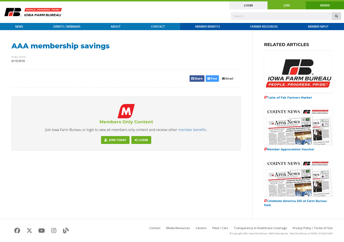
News (19, 27)
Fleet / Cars (220, 228)
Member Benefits (207, 27)
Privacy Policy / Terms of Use (313, 228)
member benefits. (192, 129)
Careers (201, 228)
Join (287, 5)
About (116, 27)
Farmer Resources (264, 27)
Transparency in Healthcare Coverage (260, 228)
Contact (158, 27)
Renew (325, 5)
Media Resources (178, 228)
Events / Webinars (66, 27)
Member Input (318, 27)
